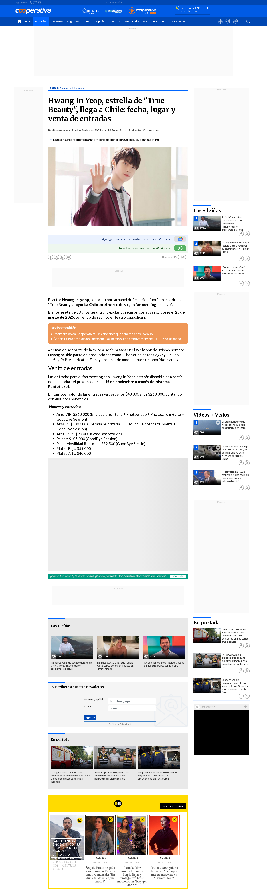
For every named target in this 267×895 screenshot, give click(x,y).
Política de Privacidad (120, 724)
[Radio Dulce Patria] (90, 11)
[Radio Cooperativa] (142, 11)
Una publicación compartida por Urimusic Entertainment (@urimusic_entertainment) (99, 524)
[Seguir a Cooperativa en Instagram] (39, 2)
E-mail (87, 706)
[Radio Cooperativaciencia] (113, 11)
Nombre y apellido (94, 699)
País (28, 21)
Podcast (115, 21)
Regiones (73, 21)
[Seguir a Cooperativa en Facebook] (30, 2)
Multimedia (132, 21)
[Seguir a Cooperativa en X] (35, 2)
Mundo (87, 21)
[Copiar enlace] (183, 257)
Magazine (41, 21)
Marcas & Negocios (173, 21)
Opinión (101, 21)
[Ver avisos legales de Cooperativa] (220, 24)
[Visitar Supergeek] (235, 24)
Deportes (57, 21)
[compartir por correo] (176, 257)
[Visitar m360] (227, 24)
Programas (150, 21)
